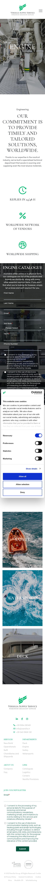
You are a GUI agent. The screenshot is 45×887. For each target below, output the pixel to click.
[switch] (38, 443)
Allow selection (22, 484)
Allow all (22, 476)
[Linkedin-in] (17, 719)
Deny (22, 492)
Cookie (38, 873)
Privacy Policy (11, 877)
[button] (40, 11)
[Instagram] (27, 719)
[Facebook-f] (22, 719)
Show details (31, 469)
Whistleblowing (31, 880)
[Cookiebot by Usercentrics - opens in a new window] (31, 392)
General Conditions (26, 877)
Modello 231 (18, 880)
